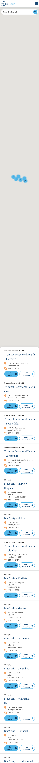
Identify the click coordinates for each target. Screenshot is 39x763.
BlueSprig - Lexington (16, 638)
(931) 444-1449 (13, 743)
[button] (24, 178)
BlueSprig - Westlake (15, 578)
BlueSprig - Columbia (16, 668)
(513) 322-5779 (13, 465)
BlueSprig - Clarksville (17, 730)
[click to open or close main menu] (36, 3)
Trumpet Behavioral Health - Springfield (19, 421)
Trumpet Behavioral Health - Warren (19, 389)
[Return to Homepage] (8, 3)
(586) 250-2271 (13, 401)
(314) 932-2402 (13, 528)
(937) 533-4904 (13, 433)
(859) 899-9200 (13, 650)
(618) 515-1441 (13, 500)
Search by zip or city (10, 12)
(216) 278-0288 (13, 713)
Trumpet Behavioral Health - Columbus (19, 548)
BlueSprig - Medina (15, 608)
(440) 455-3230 (13, 590)
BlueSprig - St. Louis (15, 518)
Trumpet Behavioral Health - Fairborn (19, 357)
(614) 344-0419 (13, 560)
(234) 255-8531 (13, 620)
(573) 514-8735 (13, 680)
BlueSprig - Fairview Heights (15, 486)
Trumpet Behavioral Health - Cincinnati (19, 453)
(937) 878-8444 (13, 368)
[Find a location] (35, 12)
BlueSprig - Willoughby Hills (17, 701)
